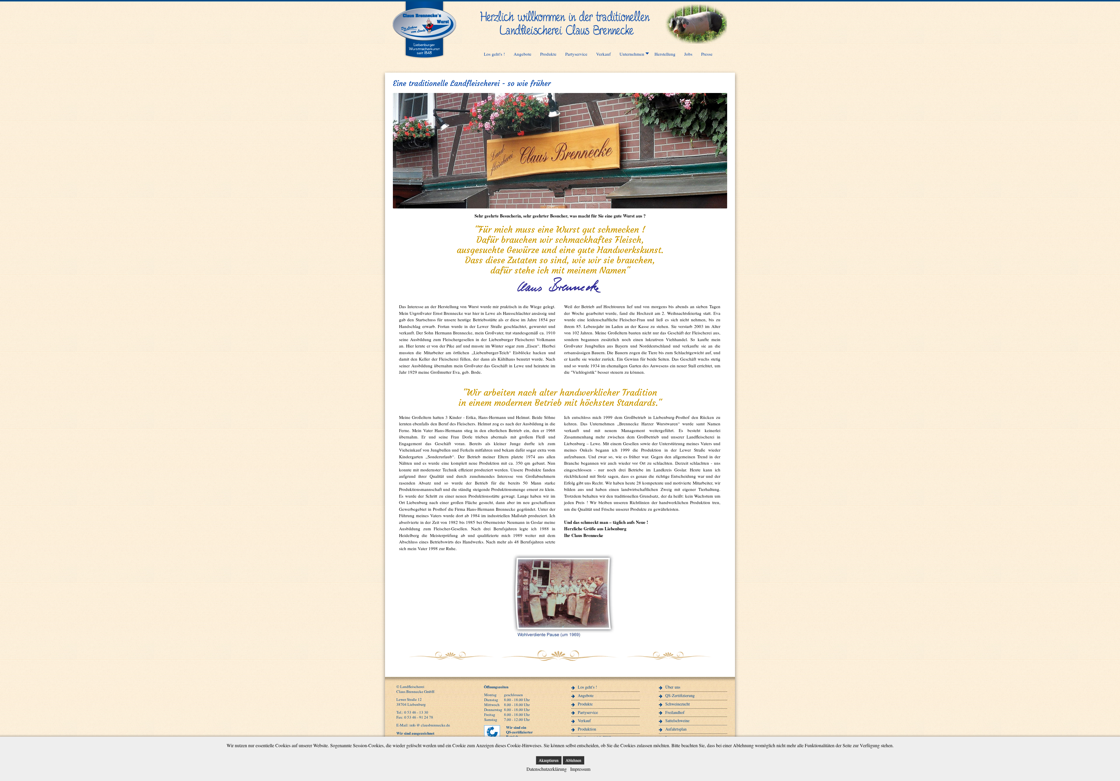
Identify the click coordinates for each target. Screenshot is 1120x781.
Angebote (586, 695)
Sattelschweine (677, 720)
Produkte (585, 704)
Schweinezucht (677, 704)
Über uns (672, 687)
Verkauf (584, 720)
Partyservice (588, 712)
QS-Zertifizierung (680, 695)
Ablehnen (573, 760)
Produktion (587, 729)
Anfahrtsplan (676, 729)
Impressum (580, 769)
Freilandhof (675, 712)
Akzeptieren (549, 760)
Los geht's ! (587, 687)
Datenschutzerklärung (546, 769)
